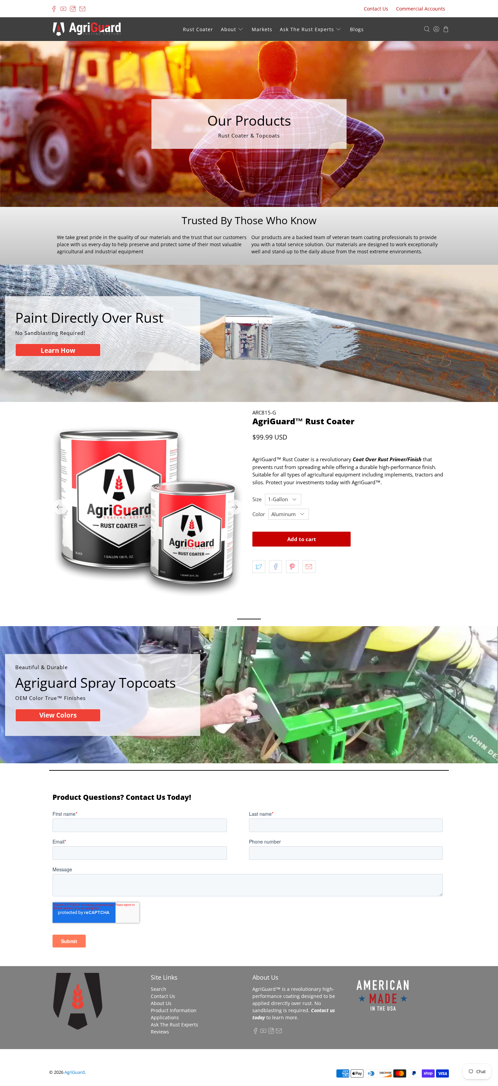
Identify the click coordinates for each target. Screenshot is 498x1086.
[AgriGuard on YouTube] (63, 9)
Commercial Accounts (420, 8)
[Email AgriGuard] (82, 9)
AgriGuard (74, 1072)
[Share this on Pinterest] (292, 566)
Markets (262, 29)
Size (257, 499)
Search (158, 989)
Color (258, 514)
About (228, 29)
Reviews (160, 1031)
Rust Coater (198, 29)
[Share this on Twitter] (258, 566)
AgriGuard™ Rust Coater (303, 421)
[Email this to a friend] (309, 566)
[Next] (234, 506)
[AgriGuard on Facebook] (54, 9)
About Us (161, 1003)
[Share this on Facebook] (275, 566)
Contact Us (376, 8)
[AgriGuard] (87, 29)
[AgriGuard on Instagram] (73, 9)
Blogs (357, 29)
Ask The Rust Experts (307, 29)
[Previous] (60, 506)
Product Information (173, 1010)
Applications (165, 1017)
